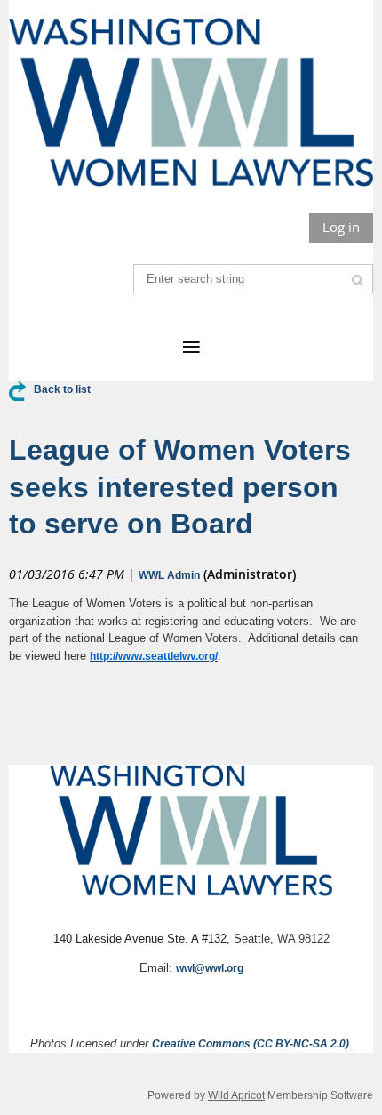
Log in (341, 227)
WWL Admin (169, 575)
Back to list (62, 389)
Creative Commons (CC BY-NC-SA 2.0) (250, 1044)
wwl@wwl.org (209, 968)
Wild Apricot (236, 1095)
